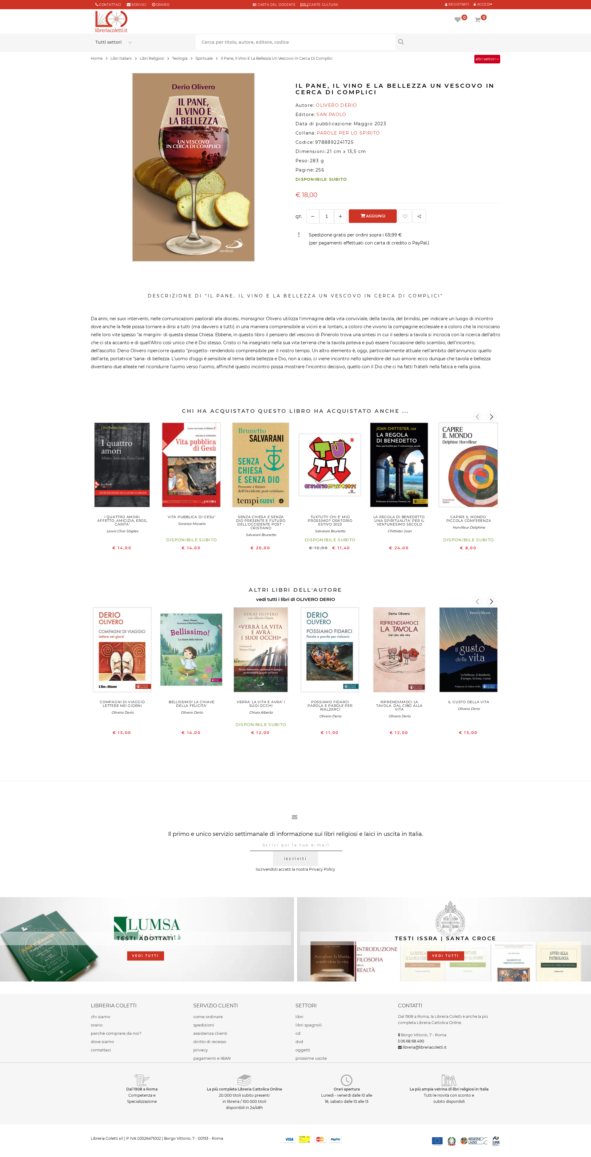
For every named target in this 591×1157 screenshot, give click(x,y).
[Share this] (419, 216)
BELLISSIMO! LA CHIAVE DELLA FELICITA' (192, 704)
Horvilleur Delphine (468, 527)
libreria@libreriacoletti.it (425, 1047)
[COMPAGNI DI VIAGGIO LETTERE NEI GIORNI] (122, 651)
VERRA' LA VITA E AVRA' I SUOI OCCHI (261, 704)
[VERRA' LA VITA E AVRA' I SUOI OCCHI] (260, 651)
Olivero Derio (122, 712)
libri (300, 1016)
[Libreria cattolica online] (111, 22)
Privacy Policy (322, 869)
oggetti (303, 1049)
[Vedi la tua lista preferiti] (459, 20)
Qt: (299, 216)
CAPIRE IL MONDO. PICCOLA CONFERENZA (468, 519)
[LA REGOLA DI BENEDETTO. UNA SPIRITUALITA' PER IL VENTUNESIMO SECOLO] (399, 466)
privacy (200, 1049)
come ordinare (208, 1016)
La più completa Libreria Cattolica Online (244, 1089)
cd (298, 1033)
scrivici (139, 5)
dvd (299, 1041)
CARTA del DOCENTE (276, 5)
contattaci (101, 1049)
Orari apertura (347, 1089)
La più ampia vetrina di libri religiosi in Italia (449, 1089)
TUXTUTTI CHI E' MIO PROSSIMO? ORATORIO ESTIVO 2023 (330, 520)
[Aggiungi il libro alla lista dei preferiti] (405, 216)
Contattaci (110, 5)
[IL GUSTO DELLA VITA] (468, 651)
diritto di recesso (209, 1041)
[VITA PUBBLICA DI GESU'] (191, 466)
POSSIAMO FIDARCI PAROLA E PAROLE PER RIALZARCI (330, 706)
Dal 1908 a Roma (142, 1089)
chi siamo (100, 1016)
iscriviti (295, 858)
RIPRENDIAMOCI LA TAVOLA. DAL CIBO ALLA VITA (399, 706)
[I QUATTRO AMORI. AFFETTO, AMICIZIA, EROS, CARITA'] (122, 466)
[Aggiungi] (340, 216)
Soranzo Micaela (191, 524)
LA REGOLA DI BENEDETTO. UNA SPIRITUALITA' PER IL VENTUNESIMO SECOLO (399, 520)
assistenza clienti (210, 1033)
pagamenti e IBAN (212, 1058)
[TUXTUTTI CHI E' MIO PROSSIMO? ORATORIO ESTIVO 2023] (330, 466)
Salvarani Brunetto (261, 535)
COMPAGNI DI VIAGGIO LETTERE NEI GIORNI (122, 704)
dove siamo (102, 1041)
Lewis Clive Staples (122, 531)
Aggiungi (375, 216)
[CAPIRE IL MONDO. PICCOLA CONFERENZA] (468, 466)
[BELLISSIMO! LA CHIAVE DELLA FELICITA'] (191, 651)
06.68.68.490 (412, 1041)
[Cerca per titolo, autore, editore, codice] (446, 42)
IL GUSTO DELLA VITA (468, 702)
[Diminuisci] (313, 216)
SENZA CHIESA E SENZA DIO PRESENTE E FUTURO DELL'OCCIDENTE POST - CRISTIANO (260, 522)
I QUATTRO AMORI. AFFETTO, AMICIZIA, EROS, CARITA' (122, 520)
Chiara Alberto (261, 712)
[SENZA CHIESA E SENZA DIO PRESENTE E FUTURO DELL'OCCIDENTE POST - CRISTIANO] (260, 466)
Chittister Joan (400, 531)
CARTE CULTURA (323, 5)
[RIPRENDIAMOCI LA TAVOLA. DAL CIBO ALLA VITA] (399, 651)
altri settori (486, 59)
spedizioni (203, 1024)
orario (163, 5)
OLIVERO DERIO (315, 599)
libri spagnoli (309, 1024)
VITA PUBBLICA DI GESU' (191, 517)
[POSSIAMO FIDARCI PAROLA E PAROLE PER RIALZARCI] (330, 651)
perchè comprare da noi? (116, 1033)
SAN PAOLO (331, 114)
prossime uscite (311, 1058)
